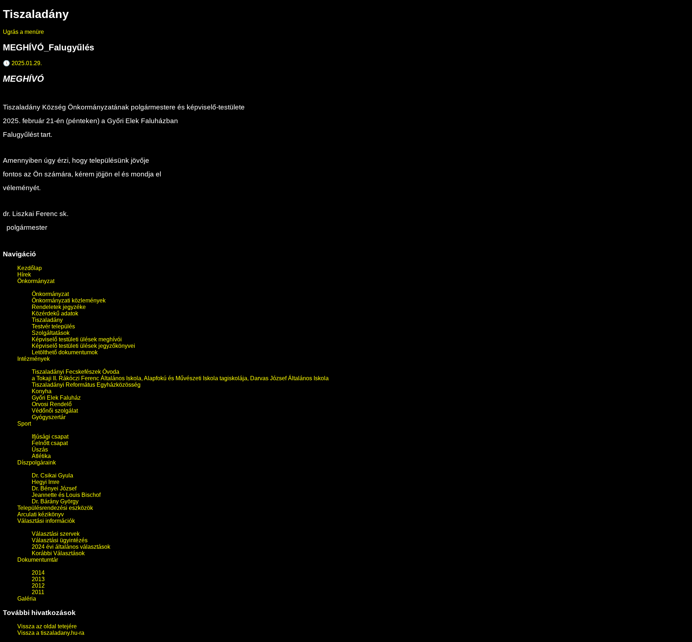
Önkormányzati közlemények (69, 300)
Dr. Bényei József (54, 488)
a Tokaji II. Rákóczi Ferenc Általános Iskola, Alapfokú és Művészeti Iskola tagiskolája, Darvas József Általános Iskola (180, 378)
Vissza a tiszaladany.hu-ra (50, 633)
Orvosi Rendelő (52, 404)
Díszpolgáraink (36, 462)
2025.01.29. (22, 63)
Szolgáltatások (51, 333)
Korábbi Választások (58, 553)
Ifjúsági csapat (50, 437)
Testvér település (53, 326)
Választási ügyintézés (60, 540)
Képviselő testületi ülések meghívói (77, 339)
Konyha (42, 391)
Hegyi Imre (45, 482)
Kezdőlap (29, 268)
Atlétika (41, 456)
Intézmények (33, 359)
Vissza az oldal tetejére (47, 626)
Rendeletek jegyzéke (59, 307)
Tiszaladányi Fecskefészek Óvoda (75, 372)
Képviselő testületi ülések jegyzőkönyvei (83, 346)
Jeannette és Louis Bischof (66, 495)
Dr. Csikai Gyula (52, 475)
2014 (38, 573)
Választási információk (46, 521)
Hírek (24, 274)
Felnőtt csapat (50, 443)
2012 (38, 586)
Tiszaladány (47, 320)
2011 (38, 592)
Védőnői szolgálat (55, 411)
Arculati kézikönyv (40, 514)
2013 (38, 579)
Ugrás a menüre (23, 32)
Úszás (40, 449)
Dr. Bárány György (55, 501)
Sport (24, 424)
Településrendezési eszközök (55, 508)
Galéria (26, 599)
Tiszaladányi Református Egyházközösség (86, 385)
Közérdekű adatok (55, 313)
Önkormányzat (35, 281)
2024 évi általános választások (71, 547)
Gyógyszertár (49, 417)
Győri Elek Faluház (56, 398)
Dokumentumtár (37, 560)
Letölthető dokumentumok (65, 352)
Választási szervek (56, 534)
